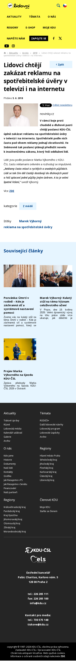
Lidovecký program (50, 428)
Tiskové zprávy (11, 420)
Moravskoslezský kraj (15, 531)
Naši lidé (8, 467)
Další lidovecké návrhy (51, 424)
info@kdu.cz (38, 603)
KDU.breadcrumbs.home (5, 53)
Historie (8, 459)
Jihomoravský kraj (13, 519)
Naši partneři (10, 492)
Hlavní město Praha (50, 455)
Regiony (12, 27)
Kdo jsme (8, 455)
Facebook (53, 38)
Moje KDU (49, 27)
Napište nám (16, 38)
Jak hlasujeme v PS (13, 480)
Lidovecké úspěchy (50, 432)
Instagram (13, 45)
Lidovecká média (12, 428)
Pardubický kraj (12, 511)
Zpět (61, 64)
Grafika (7, 476)
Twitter (60, 38)
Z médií (28, 206)
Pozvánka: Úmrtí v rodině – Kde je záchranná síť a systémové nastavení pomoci (19, 305)
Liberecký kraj (47, 480)
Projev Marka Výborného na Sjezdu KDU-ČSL (18, 374)
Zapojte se (38, 38)
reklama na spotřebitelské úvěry (28, 227)
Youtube (6, 45)
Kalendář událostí (13, 432)
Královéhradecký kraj (15, 507)
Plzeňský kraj (46, 467)
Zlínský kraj (9, 527)
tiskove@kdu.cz (38, 624)
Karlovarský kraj (48, 472)
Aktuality (14, 16)
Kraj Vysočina (11, 515)
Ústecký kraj (46, 476)
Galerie (7, 436)
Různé (7, 424)
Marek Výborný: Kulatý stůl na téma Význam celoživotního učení (56, 301)
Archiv (25, 53)
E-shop (30, 27)
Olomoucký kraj (12, 523)
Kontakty (8, 472)
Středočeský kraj (48, 459)
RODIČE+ (44, 420)
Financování (10, 488)
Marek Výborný (30, 221)
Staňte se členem (48, 511)
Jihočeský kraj (47, 463)
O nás (52, 16)
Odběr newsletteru (62, 105)
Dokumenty (10, 463)
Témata (34, 16)
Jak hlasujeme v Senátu (15, 484)
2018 (35, 53)
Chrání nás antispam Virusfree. (27, 653)
